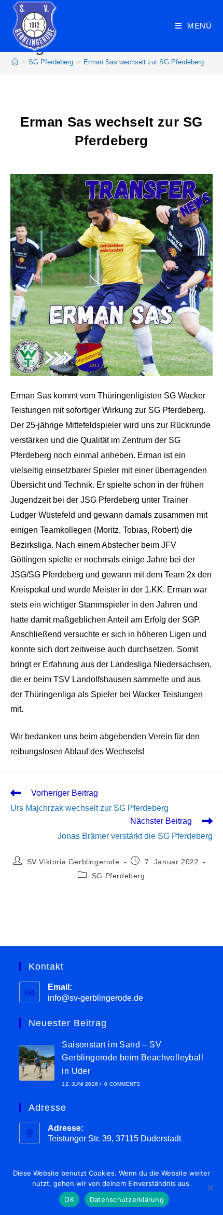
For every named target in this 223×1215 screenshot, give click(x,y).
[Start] (14, 62)
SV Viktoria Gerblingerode (73, 862)
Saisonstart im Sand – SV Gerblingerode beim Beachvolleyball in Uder (132, 1057)
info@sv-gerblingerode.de (95, 997)
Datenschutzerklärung (127, 1199)
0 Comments (122, 1084)
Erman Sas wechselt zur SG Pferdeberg (143, 62)
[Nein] (210, 1187)
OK (69, 1199)
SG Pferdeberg (118, 876)
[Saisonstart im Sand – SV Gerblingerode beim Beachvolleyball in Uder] (37, 1063)
